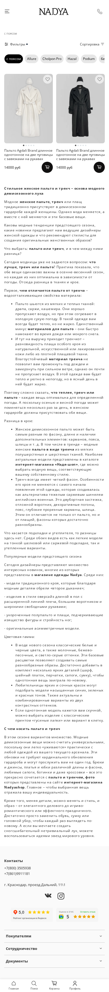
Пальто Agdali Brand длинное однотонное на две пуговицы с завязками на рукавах (28, 154)
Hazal (72, 58)
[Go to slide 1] (23, 145)
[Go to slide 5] (33, 145)
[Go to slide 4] (31, 145)
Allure (31, 58)
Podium (89, 58)
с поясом (13, 58)
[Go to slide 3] (28, 145)
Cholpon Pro (51, 58)
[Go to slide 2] (26, 145)
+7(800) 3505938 (17, 867)
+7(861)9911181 (17, 873)
